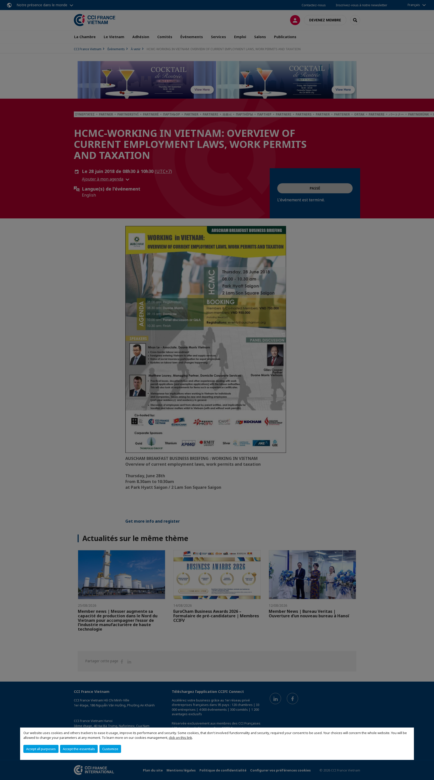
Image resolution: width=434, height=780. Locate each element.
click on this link (180, 737)
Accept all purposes (41, 749)
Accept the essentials (79, 749)
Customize (110, 749)
